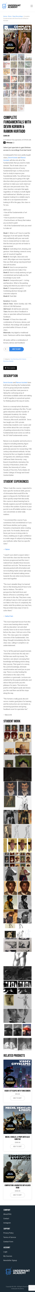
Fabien (7, 549)
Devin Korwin (12, 158)
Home (5, 16)
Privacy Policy (8, 1233)
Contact (6, 1218)
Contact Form (8, 1242)
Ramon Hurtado (21, 382)
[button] (6, 27)
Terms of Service (9, 1237)
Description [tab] (11, 368)
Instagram (7, 1223)
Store (9, 16)
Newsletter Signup (10, 1260)
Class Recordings (17, 16)
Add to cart (16, 349)
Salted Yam (9, 616)
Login (5, 1252)
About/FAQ (7, 1214)
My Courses (7, 1256)
